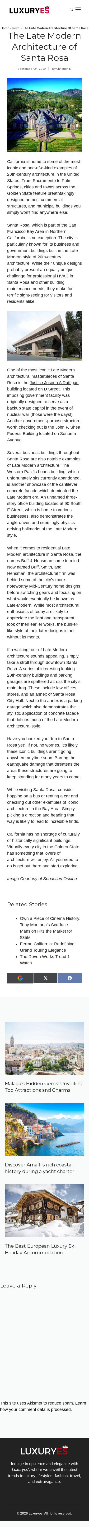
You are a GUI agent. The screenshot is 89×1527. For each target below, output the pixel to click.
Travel (16, 28)
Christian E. (63, 68)
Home (5, 28)
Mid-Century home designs (54, 586)
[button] (71, 9)
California (16, 834)
